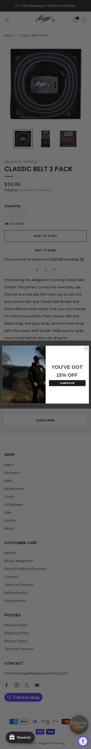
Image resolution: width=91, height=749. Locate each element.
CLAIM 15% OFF (67, 383)
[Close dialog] (86, 348)
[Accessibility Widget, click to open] (83, 741)
